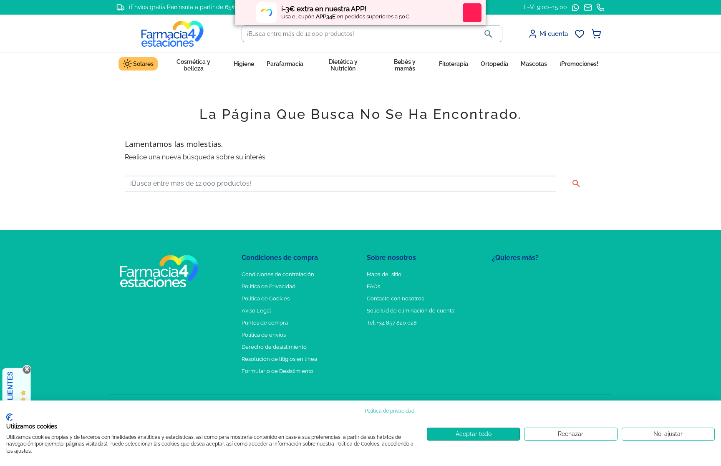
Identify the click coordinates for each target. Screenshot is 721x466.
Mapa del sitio (384, 274)
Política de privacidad (389, 411)
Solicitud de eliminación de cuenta (410, 310)
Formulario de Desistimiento (277, 371)
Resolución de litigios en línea (279, 359)
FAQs (373, 286)
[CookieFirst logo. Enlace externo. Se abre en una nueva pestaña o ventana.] (9, 417)
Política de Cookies (266, 298)
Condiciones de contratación (278, 274)
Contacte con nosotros (395, 298)
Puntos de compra (265, 323)
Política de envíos (264, 335)
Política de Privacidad (268, 286)
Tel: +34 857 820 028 (392, 323)
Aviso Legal (256, 310)
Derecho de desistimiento (274, 347)
